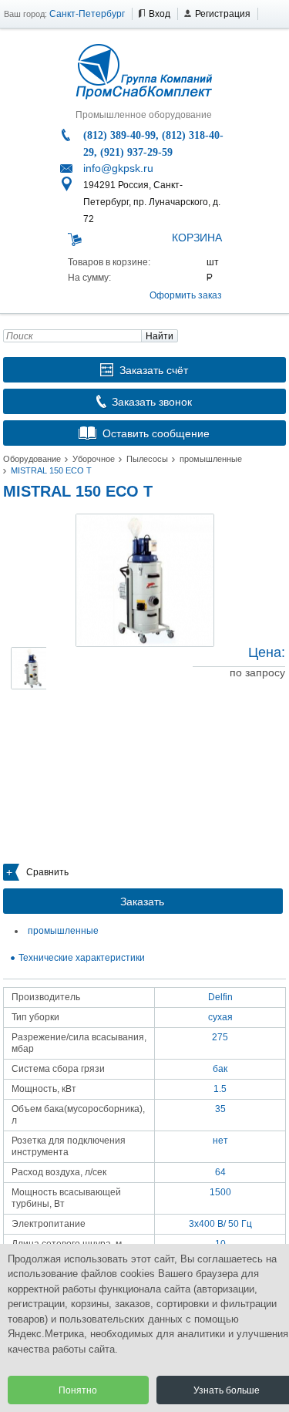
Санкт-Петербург (87, 13)
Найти (159, 336)
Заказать (142, 901)
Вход (159, 13)
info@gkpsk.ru (118, 168)
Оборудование (32, 458)
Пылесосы (147, 458)
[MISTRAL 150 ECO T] (144, 580)
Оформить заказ (186, 295)
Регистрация (222, 13)
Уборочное (93, 458)
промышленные (211, 458)
